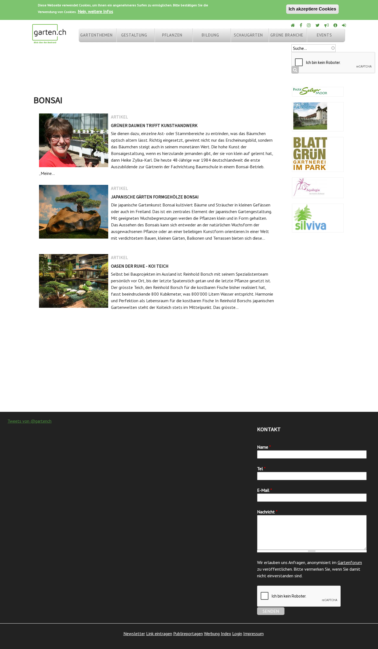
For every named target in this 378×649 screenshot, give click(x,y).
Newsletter (134, 633)
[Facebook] (301, 25)
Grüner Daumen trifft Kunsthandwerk (154, 125)
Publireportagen (188, 633)
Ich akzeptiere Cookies (312, 9)
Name (264, 447)
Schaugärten (248, 35)
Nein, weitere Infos (95, 11)
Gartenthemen (96, 35)
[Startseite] (49, 41)
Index (226, 633)
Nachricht (267, 511)
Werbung (212, 633)
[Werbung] (327, 25)
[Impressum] (335, 25)
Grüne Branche (286, 35)
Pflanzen (172, 35)
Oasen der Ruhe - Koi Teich (140, 266)
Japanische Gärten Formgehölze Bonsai (155, 197)
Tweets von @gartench (29, 421)
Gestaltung (134, 35)
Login (237, 633)
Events (324, 35)
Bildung (210, 35)
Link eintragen (159, 633)
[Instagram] (309, 25)
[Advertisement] (189, 367)
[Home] (293, 25)
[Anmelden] (344, 25)
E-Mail (264, 490)
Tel (261, 468)
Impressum (253, 633)
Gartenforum (350, 562)
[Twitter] (317, 25)
